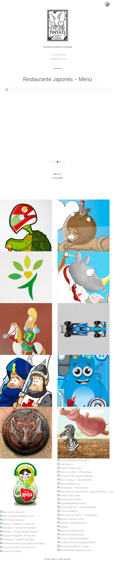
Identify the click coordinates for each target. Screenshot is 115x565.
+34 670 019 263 (58, 55)
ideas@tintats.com (58, 59)
